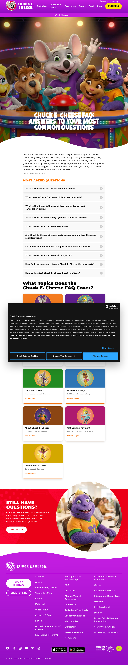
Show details (108, 348)
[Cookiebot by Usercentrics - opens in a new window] (107, 307)
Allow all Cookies (100, 356)
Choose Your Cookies (62, 356)
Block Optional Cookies (27, 356)
